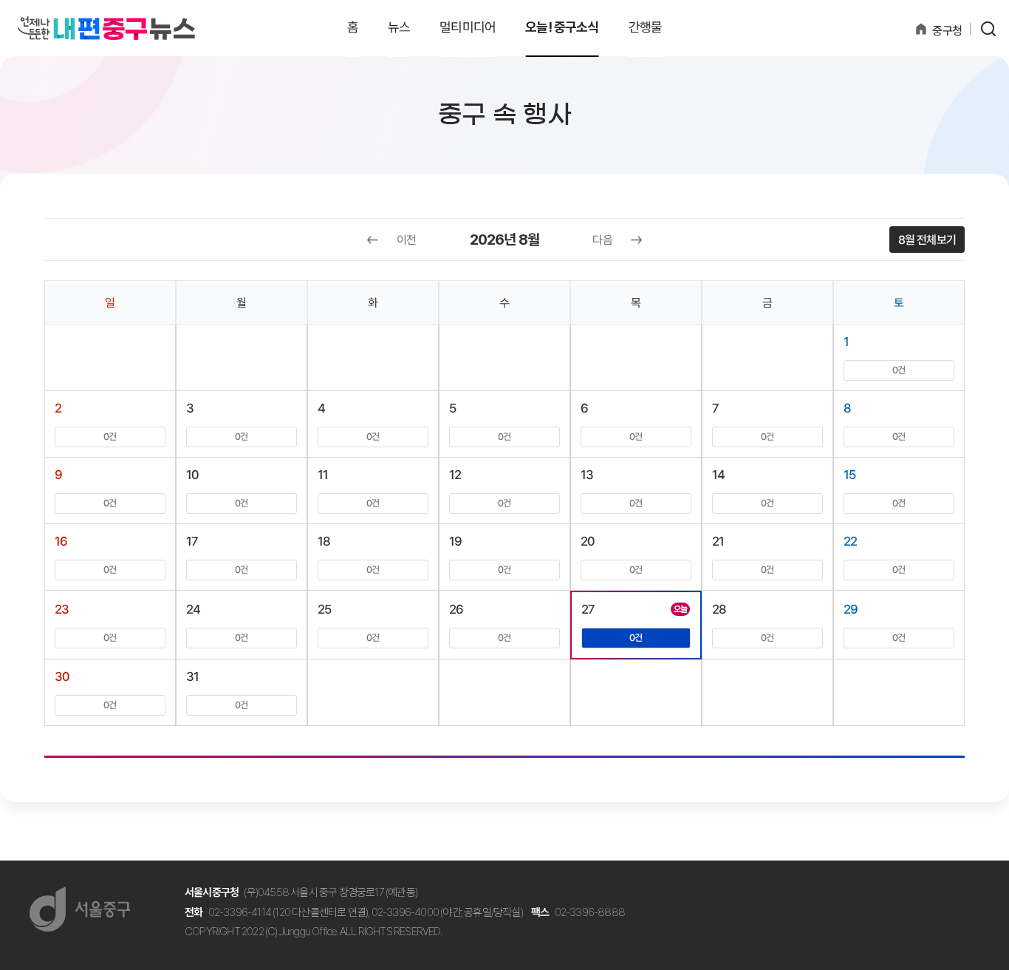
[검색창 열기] (988, 29)
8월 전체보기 (927, 240)
